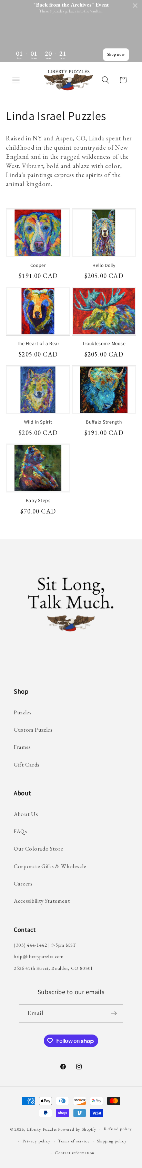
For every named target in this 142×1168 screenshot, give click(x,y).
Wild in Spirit (38, 422)
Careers (23, 883)
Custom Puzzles (33, 729)
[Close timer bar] (135, 5)
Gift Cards (27, 764)
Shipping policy (112, 1141)
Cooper (38, 265)
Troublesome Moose (104, 343)
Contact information (74, 1153)
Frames (22, 747)
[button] (16, 80)
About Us (26, 814)
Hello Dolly (103, 265)
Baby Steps (38, 500)
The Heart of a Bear (38, 343)
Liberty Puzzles (42, 1129)
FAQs (20, 831)
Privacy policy (36, 1141)
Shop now (116, 54)
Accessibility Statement (42, 901)
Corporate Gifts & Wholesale (50, 866)
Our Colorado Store (38, 848)
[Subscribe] (114, 1013)
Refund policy (118, 1129)
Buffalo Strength (104, 422)
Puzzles (23, 712)
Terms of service (74, 1141)
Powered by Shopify (77, 1129)
